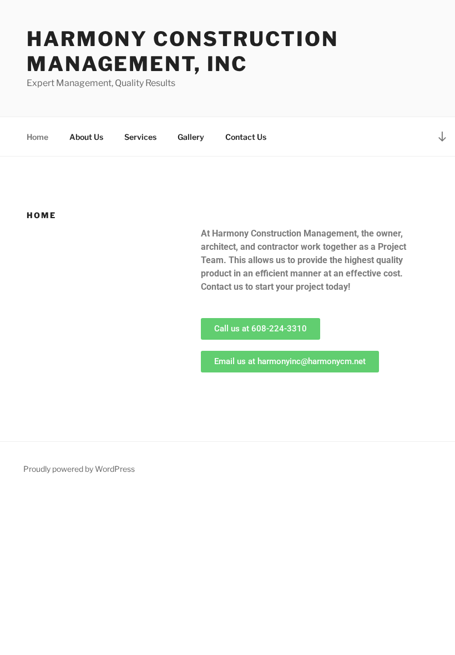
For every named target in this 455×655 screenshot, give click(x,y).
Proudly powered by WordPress (79, 468)
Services (140, 137)
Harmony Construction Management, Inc (182, 51)
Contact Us (245, 137)
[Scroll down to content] (442, 136)
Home (37, 137)
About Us (86, 137)
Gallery (191, 137)
